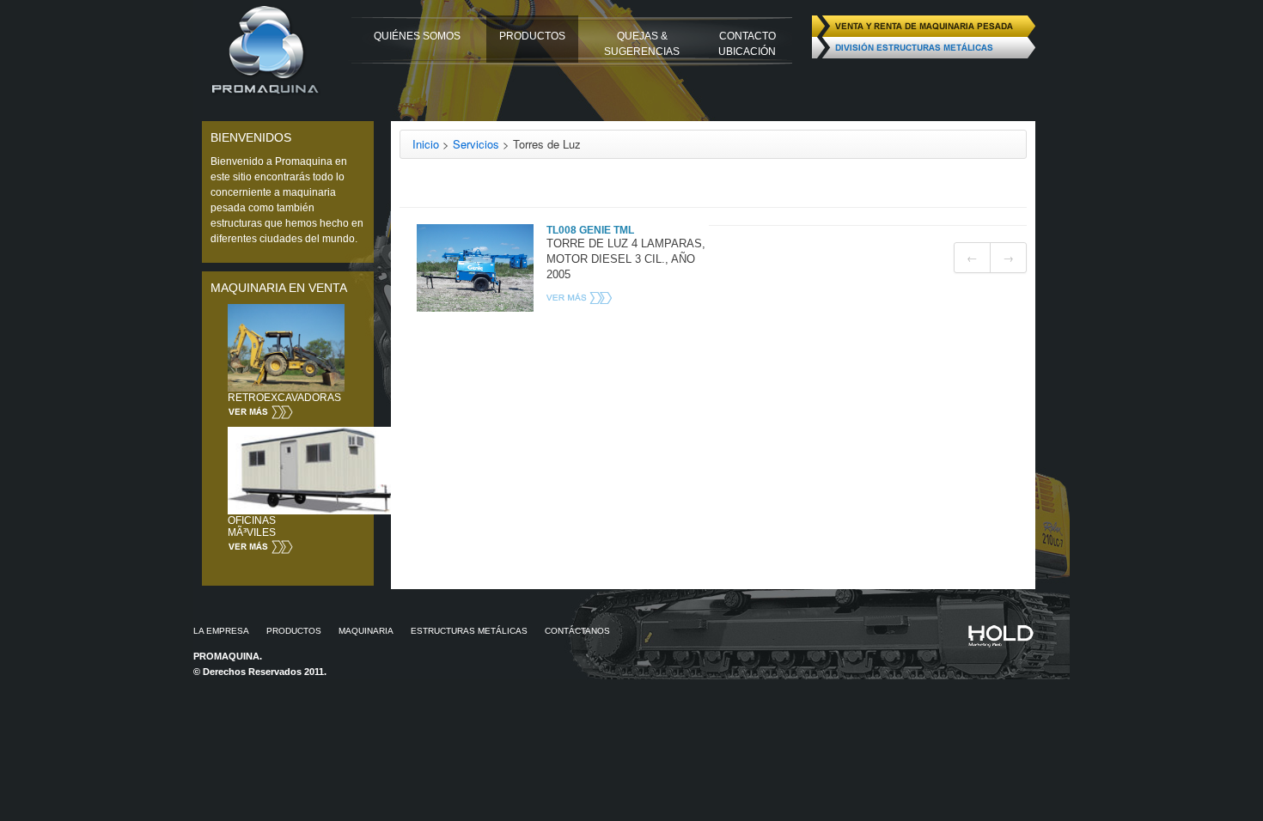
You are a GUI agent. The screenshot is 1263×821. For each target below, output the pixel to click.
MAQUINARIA (366, 631)
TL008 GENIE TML (590, 230)
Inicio (425, 144)
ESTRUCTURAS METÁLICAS (469, 631)
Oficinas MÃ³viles (252, 526)
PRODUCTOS (532, 36)
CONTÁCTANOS (577, 631)
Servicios (476, 144)
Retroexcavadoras (284, 398)
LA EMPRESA (221, 631)
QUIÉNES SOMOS (417, 36)
